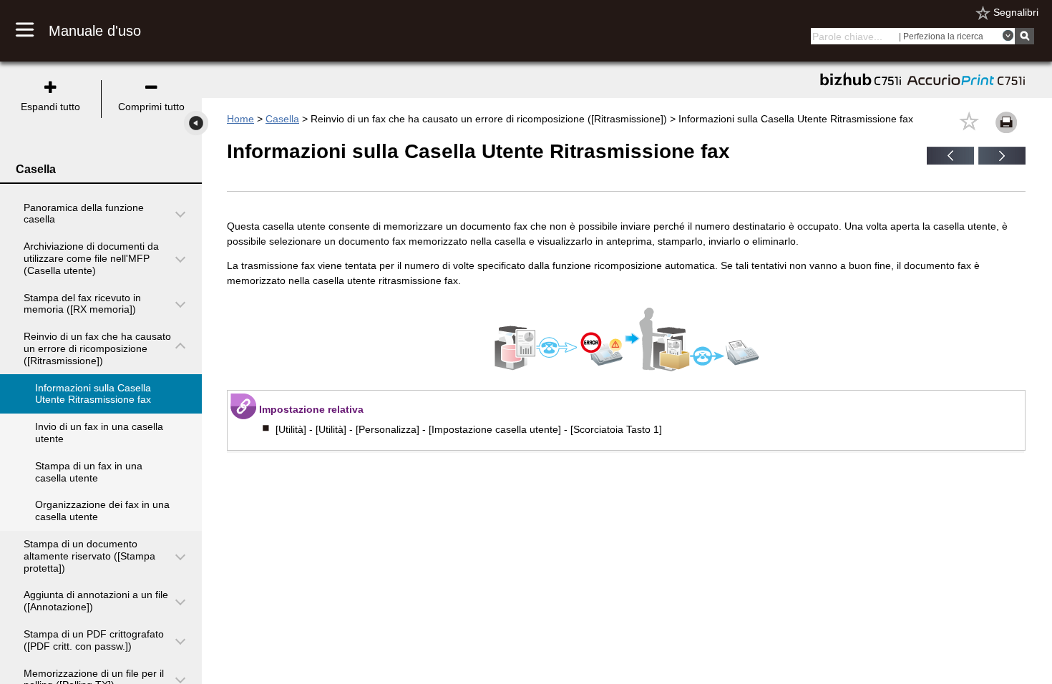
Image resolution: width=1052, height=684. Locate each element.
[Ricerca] (1024, 36)
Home (240, 118)
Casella (282, 118)
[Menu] (32, 30)
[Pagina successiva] (1002, 161)
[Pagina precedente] (950, 161)
